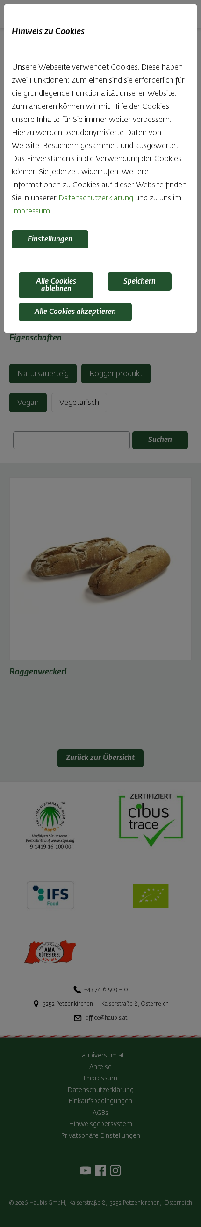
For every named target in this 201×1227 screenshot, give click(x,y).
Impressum (31, 211)
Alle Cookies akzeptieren (75, 312)
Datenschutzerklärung (95, 198)
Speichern (139, 281)
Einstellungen (50, 239)
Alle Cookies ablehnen (56, 285)
